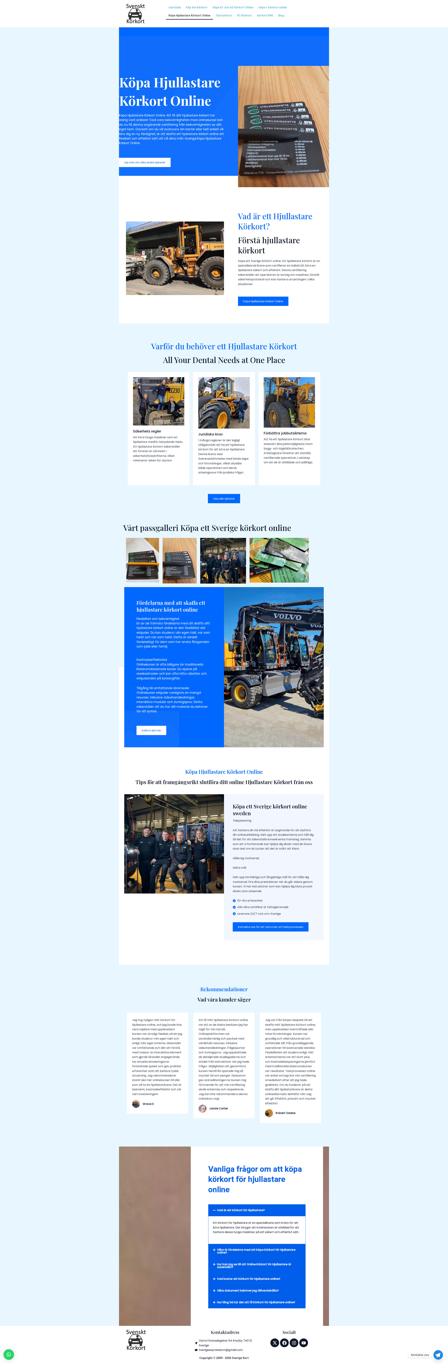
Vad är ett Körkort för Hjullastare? (241, 1210)
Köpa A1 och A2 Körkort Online (233, 7)
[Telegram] (438, 1355)
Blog (281, 15)
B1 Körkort (244, 15)
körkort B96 (265, 15)
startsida (175, 7)
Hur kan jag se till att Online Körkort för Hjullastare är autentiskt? (254, 1265)
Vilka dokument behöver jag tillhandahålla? (248, 1291)
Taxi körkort (224, 15)
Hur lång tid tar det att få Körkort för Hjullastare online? (256, 1302)
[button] (256, 1210)
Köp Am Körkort (196, 7)
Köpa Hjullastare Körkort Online (189, 15)
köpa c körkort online (273, 7)
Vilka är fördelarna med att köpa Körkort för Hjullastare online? (256, 1251)
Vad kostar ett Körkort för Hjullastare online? (248, 1279)
